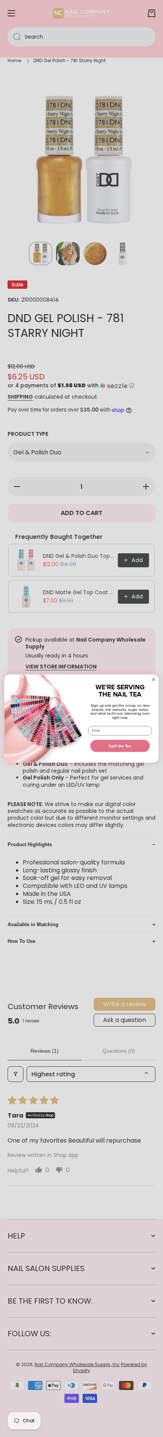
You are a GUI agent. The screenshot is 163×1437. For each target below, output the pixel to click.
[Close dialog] (153, 679)
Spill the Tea (120, 746)
